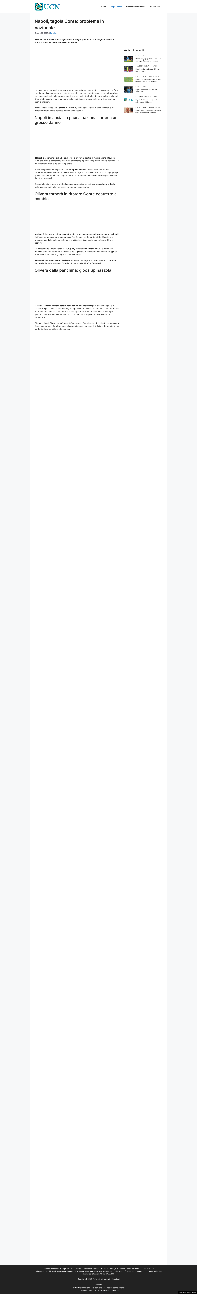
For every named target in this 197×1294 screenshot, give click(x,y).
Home (103, 6)
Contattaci (115, 1279)
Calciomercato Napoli (135, 6)
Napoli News (116, 6)
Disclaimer (115, 1290)
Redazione (91, 1290)
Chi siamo (82, 1290)
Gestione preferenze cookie (187, 1292)
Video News (155, 6)
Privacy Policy (103, 1290)
